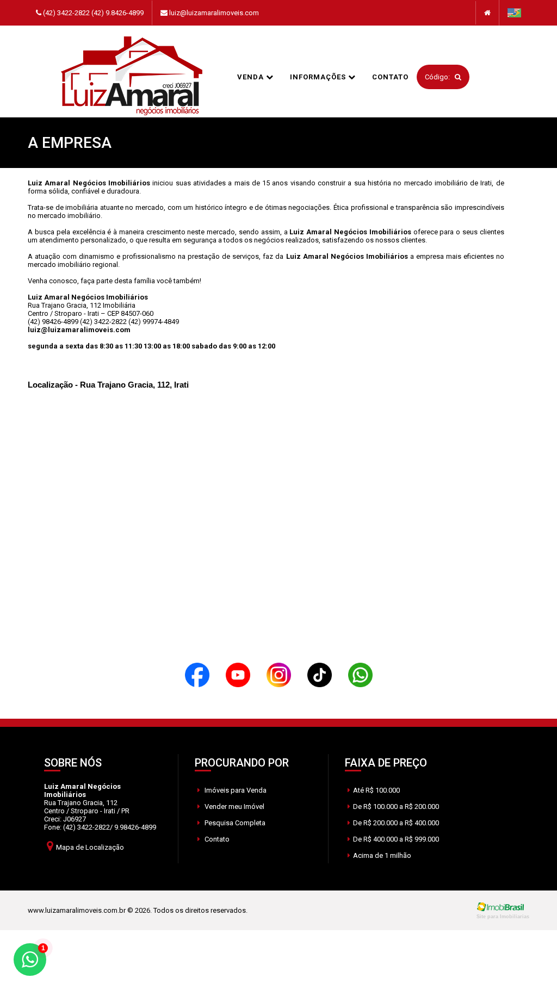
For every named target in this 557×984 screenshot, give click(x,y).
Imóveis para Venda (235, 790)
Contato (390, 77)
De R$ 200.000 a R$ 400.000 (396, 823)
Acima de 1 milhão (382, 855)
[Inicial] (131, 76)
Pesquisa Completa (234, 823)
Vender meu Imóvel (233, 806)
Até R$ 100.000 (376, 790)
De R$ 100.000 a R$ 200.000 (396, 806)
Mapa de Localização (90, 847)
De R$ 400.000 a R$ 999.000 (396, 839)
